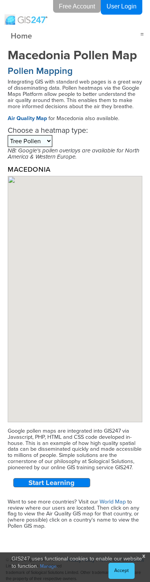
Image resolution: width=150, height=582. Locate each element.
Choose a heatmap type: (48, 130)
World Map (113, 501)
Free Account (77, 6)
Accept (121, 570)
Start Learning (51, 482)
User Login (122, 6)
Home (21, 35)
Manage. (49, 566)
